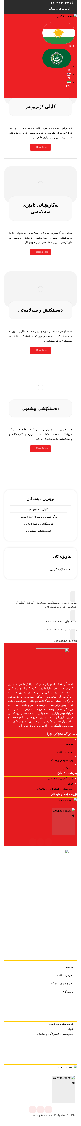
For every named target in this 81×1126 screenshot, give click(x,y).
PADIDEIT (71, 1115)
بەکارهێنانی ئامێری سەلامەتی (39, 516)
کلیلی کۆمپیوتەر (38, 509)
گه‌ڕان (40, 465)
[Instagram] (48, 842)
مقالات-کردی (58, 569)
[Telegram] (40, 842)
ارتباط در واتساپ (59, 8)
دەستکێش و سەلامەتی (38, 523)
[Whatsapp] (33, 842)
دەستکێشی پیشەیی (38, 530)
